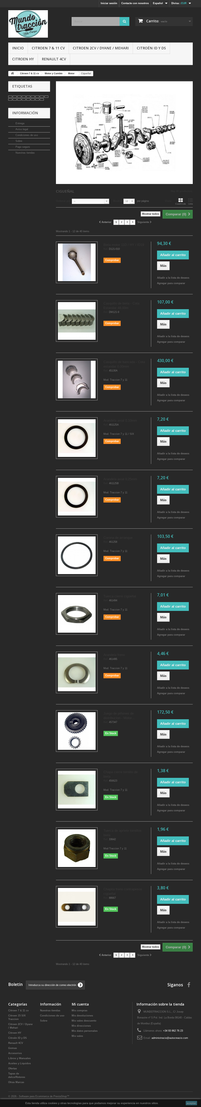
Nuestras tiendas (25, 152)
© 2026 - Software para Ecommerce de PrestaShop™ (38, 1096)
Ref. (105, 249)
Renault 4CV (54, 59)
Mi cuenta (80, 1004)
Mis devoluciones (82, 1015)
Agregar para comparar (171, 283)
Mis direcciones (81, 1025)
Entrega (19, 123)
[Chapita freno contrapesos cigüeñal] (77, 907)
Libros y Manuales (19, 1058)
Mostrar (117, 200)
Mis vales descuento (84, 1020)
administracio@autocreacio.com (170, 1037)
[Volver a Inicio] (12, 73)
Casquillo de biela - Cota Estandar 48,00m (121, 306)
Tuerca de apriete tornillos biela (122, 833)
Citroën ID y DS (151, 48)
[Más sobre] (10, 97)
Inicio (18, 48)
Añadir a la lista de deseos (173, 277)
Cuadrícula (180, 204)
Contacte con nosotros (135, 3)
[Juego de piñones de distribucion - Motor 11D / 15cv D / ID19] (77, 731)
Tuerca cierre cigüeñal (119, 596)
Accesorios (15, 1053)
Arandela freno (114, 655)
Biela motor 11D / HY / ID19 (123, 245)
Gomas (12, 1048)
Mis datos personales (85, 1030)
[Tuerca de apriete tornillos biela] (77, 848)
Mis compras (79, 1010)
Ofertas (12, 1068)
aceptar (191, 1103)
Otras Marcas (16, 1082)
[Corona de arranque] (77, 555)
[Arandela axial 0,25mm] (77, 496)
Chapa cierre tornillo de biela (120, 774)
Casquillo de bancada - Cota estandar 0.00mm (124, 364)
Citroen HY (23, 59)
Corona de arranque (117, 538)
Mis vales (77, 1036)
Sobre (18, 141)
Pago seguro (22, 146)
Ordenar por (63, 200)
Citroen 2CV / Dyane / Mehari (101, 48)
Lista (190, 204)
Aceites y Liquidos (19, 1063)
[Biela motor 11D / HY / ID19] (77, 262)
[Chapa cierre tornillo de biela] (77, 789)
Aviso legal (21, 129)
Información (25, 113)
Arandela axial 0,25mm (120, 479)
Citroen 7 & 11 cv (48, 48)
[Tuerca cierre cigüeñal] (77, 614)
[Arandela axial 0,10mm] (77, 438)
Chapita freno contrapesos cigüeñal (122, 891)
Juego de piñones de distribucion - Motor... (119, 716)
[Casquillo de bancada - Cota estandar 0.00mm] (77, 379)
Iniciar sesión (109, 3)
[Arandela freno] (77, 672)
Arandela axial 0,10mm (120, 420)
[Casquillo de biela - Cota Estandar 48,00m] (77, 321)
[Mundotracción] (37, 24)
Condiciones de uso (26, 135)
